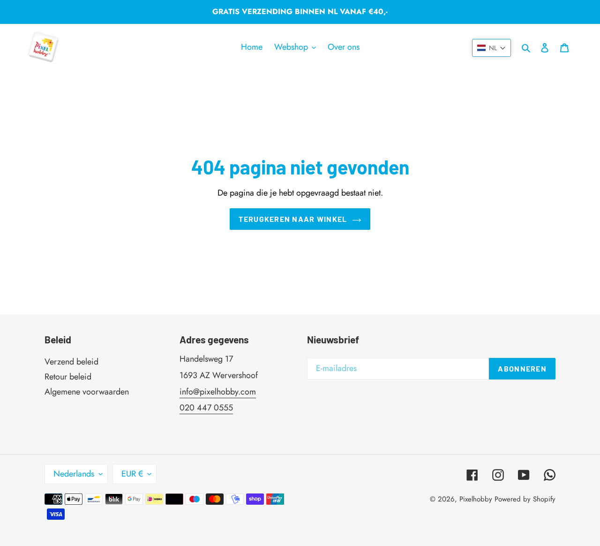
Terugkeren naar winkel (293, 218)
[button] (491, 47)
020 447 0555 (206, 408)
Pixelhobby (475, 499)
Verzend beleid (71, 362)
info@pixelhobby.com (218, 392)
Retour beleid (68, 377)
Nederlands (73, 474)
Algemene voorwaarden (87, 392)
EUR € (132, 474)
